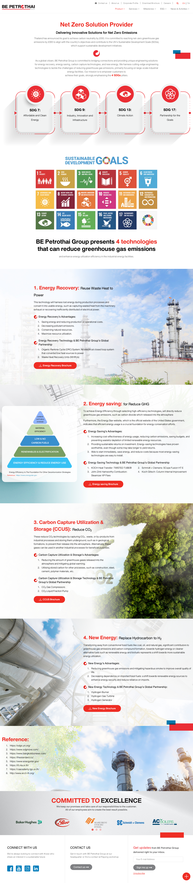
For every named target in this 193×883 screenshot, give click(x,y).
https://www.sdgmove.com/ (24, 749)
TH (188, 3)
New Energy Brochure (104, 708)
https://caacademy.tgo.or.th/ (24, 769)
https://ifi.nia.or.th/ (19, 765)
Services (133, 9)
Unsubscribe (139, 873)
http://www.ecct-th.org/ (22, 773)
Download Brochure (151, 3)
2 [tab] (96, 829)
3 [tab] (100, 829)
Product (119, 9)
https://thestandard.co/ (21, 757)
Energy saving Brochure (105, 484)
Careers (167, 3)
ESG (162, 9)
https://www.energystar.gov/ (24, 761)
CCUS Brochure (51, 599)
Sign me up (142, 867)
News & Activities (179, 9)
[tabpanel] (29, 822)
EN (183, 3)
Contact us (102, 3)
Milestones (149, 9)
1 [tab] (92, 829)
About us (115, 3)
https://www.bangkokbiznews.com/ (28, 753)
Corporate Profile (130, 3)
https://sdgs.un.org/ (20, 745)
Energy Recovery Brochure (57, 365)
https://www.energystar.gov (26, 475)
